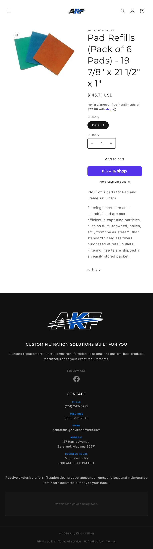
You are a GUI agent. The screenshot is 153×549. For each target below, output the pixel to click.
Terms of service (69, 541)
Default (98, 125)
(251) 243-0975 (76, 406)
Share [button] (96, 270)
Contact (111, 541)
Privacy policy (45, 541)
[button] (9, 11)
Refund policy (93, 541)
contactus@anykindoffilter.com (76, 430)
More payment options (115, 181)
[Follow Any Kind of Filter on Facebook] (76, 379)
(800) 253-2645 (76, 418)
